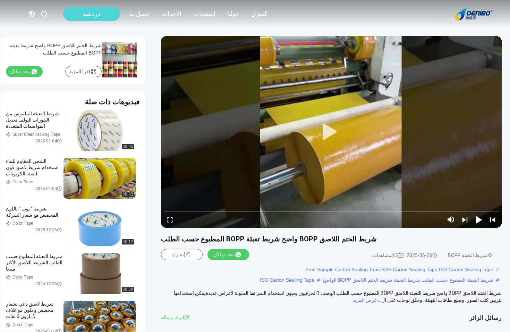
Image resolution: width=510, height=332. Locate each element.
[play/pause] (479, 219)
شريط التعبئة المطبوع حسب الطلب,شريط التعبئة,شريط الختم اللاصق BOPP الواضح (408, 280)
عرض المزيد (364, 300)
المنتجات (204, 13)
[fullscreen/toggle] (170, 219)
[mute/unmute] (451, 219)
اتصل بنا (139, 13)
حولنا (233, 13)
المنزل (259, 13)
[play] (331, 132)
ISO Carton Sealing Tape (287, 280)
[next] (465, 219)
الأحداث (171, 13)
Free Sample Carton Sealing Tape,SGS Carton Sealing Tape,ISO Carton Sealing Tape (399, 269)
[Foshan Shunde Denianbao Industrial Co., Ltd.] (473, 14)
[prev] (493, 219)
